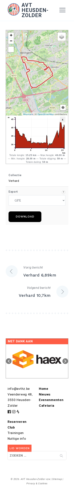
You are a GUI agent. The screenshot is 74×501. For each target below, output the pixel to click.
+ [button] (11, 35)
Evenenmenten (51, 400)
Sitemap (57, 479)
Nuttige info (17, 438)
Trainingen (16, 433)
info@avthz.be (19, 389)
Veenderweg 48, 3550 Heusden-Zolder (20, 400)
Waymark (28, 114)
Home (14, 20)
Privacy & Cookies (37, 483)
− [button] (11, 41)
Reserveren (17, 422)
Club (11, 427)
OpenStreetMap (46, 114)
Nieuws (44, 394)
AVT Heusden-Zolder (35, 10)
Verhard (14, 181)
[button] (9, 361)
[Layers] (61, 36)
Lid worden (19, 448)
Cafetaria (46, 405)
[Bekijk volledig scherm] (11, 49)
